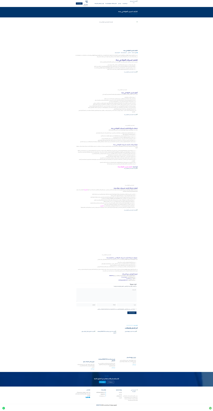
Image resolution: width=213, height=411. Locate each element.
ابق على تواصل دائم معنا (99, 3)
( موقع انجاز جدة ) (124, 277)
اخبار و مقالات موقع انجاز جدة (111, 3)
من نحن (119, 3)
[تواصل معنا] (86, 2)
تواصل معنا (86, 4)
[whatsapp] (3, 408)
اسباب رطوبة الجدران (131, 357)
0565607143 (99, 405)
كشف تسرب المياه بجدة (125, 167)
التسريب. (102, 205)
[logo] (134, 3)
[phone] (210, 408)
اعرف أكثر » (134, 364)
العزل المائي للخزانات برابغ (88, 361)
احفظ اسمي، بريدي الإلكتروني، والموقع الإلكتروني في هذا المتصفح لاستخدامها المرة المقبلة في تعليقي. (116, 309)
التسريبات (85, 189)
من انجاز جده (125, 3)
